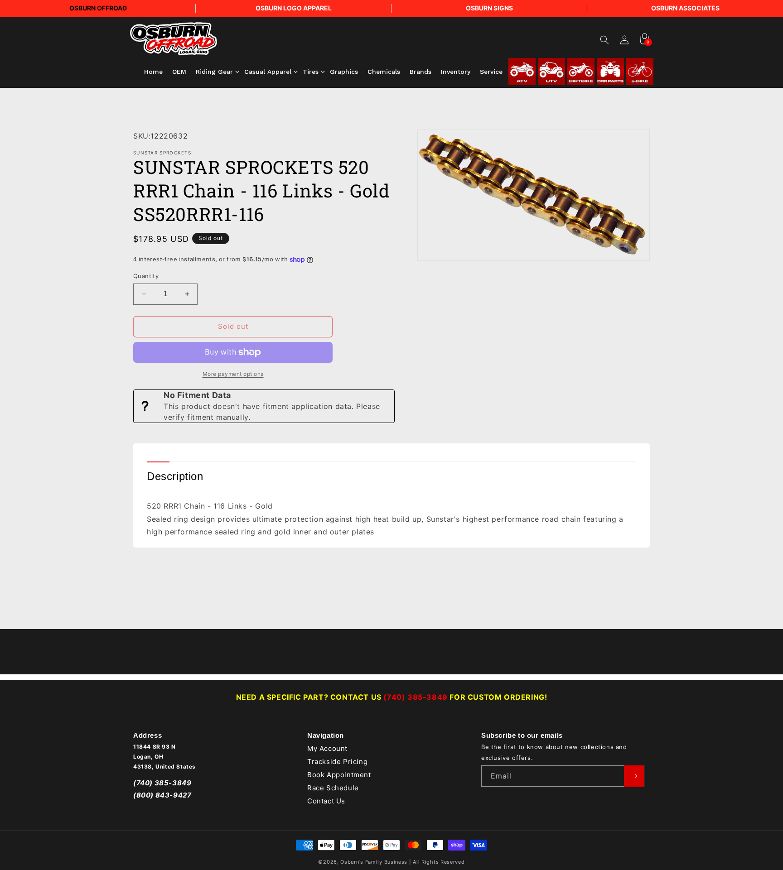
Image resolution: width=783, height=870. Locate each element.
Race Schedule (333, 787)
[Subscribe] (634, 776)
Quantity (146, 275)
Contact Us (326, 801)
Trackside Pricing (337, 761)
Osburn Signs (489, 8)
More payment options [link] (233, 373)
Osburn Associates (685, 8)
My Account (327, 748)
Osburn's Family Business (373, 862)
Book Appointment (339, 774)
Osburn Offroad (98, 8)
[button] (604, 40)
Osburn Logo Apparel (294, 8)
